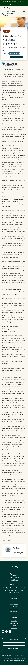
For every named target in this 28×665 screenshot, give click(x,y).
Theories (14, 602)
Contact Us (14, 628)
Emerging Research (14, 53)
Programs (14, 606)
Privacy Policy (17, 658)
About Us (14, 621)
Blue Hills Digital (19, 660)
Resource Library (14, 609)
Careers (14, 625)
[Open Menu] (24, 11)
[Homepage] (9, 11)
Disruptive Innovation (17, 57)
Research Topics (14, 604)
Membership (14, 611)
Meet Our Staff (14, 623)
